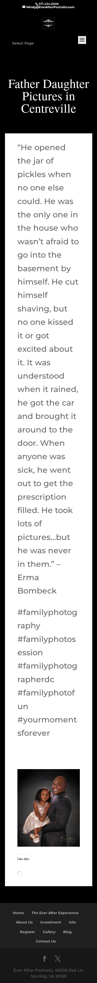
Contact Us (46, 941)
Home (18, 913)
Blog (67, 932)
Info (72, 922)
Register (27, 932)
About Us (24, 922)
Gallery (49, 932)
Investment (50, 922)
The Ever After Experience (55, 913)
